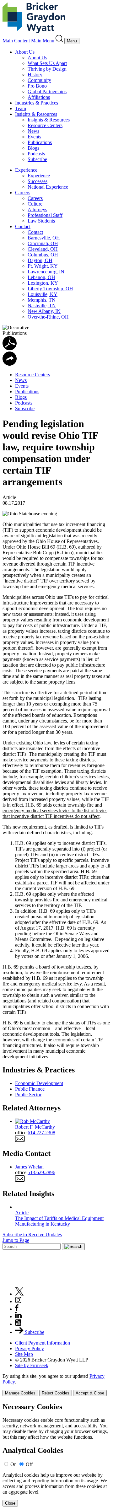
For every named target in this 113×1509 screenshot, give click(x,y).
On (13, 1464)
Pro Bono (37, 86)
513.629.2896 (41, 1172)
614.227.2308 (41, 1132)
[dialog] (56, 1384)
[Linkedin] (18, 1316)
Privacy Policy (29, 1348)
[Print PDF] (10, 348)
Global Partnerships (47, 91)
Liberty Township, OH (50, 288)
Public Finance (30, 1089)
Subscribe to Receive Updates (32, 1234)
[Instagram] (18, 1301)
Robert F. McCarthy (35, 1127)
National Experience (48, 187)
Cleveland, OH (43, 249)
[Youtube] (18, 1324)
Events (34, 136)
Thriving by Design (47, 69)
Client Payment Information (42, 1342)
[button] (10, 364)
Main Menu (42, 40)
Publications (40, 142)
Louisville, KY (42, 294)
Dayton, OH (40, 260)
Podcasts (36, 153)
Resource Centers (45, 125)
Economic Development (39, 1083)
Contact (22, 226)
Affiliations (39, 97)
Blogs (33, 148)
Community (39, 80)
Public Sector (28, 1094)
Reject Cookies (55, 1393)
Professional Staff (45, 215)
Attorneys (37, 209)
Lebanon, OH (41, 277)
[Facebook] (17, 1309)
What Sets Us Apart (47, 63)
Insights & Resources (36, 114)
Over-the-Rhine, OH (48, 317)
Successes (37, 181)
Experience (26, 170)
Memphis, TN (42, 300)
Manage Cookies (20, 1393)
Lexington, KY (43, 283)
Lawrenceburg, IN (46, 271)
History (35, 74)
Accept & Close (90, 1393)
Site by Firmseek (31, 1365)
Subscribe (37, 159)
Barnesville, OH (44, 237)
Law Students (41, 220)
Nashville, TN (42, 305)
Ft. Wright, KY (43, 266)
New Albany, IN (44, 311)
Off (29, 1464)
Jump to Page (16, 1240)
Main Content (16, 40)
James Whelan (29, 1166)
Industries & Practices (36, 102)
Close (10, 1503)
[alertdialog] (56, 1454)
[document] (56, 1454)
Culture (35, 204)
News (33, 131)
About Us (25, 52)
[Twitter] (19, 1294)
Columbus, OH (43, 254)
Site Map (24, 1354)
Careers (22, 192)
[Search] (60, 40)
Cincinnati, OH (43, 243)
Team (20, 108)
